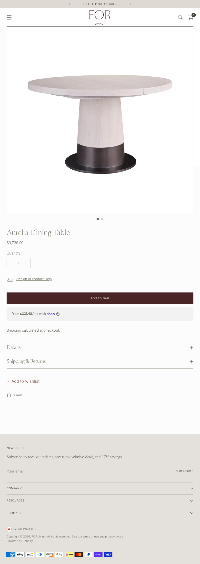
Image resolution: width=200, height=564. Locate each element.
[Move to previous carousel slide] (178, 425)
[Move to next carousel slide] (189, 425)
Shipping (14, 330)
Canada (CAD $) (22, 529)
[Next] (130, 4)
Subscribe (184, 471)
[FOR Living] (100, 17)
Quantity (13, 253)
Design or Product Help (34, 279)
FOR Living (38, 536)
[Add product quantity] (25, 263)
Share (18, 395)
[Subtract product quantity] (11, 263)
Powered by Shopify (20, 541)
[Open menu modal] (9, 17)
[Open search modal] (180, 17)
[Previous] (69, 4)
